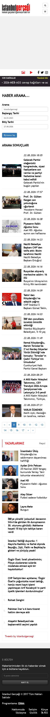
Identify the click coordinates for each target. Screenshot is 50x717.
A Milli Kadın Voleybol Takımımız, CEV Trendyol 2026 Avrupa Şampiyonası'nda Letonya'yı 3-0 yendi (35, 386)
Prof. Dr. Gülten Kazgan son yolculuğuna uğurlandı (32, 201)
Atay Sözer (26, 494)
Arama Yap (10, 135)
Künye (44, 709)
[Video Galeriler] (32, 72)
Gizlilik (33, 712)
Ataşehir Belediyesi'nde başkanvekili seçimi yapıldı (22, 623)
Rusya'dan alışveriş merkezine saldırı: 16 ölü (35, 274)
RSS (45, 712)
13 (42, 424)
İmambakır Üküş (29, 451)
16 (17, 430)
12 (36, 424)
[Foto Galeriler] (23, 72)
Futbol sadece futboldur (33, 497)
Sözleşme (21, 712)
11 (30, 424)
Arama (5, 104)
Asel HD (24, 480)
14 (5, 430)
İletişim (33, 709)
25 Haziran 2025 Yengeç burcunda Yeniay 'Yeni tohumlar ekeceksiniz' (33, 472)
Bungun (24, 509)
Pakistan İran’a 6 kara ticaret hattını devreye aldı (24, 610)
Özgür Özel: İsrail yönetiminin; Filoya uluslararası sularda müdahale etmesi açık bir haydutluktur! (25, 564)
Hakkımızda (18, 709)
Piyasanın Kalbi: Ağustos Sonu (32, 225)
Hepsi (42, 443)
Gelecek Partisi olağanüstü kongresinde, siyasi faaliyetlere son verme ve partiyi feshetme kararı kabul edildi (34, 169)
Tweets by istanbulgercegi (19, 636)
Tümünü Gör (42, 78)
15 (11, 430)
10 (24, 424)
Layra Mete (26, 506)
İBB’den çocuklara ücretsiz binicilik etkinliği (34, 322)
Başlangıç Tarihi (10, 113)
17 (23, 430)
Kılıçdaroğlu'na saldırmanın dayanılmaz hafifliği (33, 457)
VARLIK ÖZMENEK (33, 409)
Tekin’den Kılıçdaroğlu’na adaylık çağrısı (32, 298)
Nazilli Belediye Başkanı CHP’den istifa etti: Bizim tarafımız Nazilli (33, 249)
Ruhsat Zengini (16, 600)
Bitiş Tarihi (8, 122)
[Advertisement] (25, 43)
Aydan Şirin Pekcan (31, 465)
